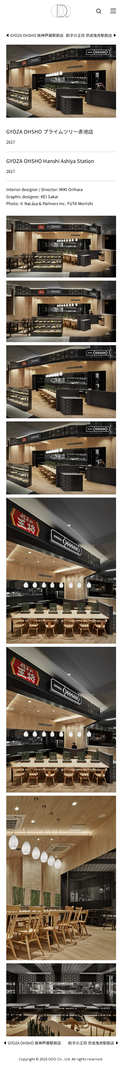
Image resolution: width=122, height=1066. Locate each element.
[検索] (98, 11)
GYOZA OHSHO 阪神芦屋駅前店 (37, 35)
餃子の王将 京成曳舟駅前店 (89, 35)
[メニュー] (113, 11)
